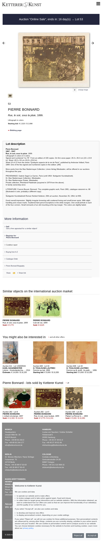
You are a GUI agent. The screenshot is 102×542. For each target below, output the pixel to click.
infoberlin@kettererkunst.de (16, 470)
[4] (92, 43)
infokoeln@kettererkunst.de (53, 467)
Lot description (15, 143)
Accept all (92, 535)
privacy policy (28, 528)
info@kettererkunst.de (13, 445)
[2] (4, 43)
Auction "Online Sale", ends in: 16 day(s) (45, 19)
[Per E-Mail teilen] (13, 273)
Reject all (78, 535)
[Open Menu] (98, 4)
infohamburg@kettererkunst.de (54, 445)
